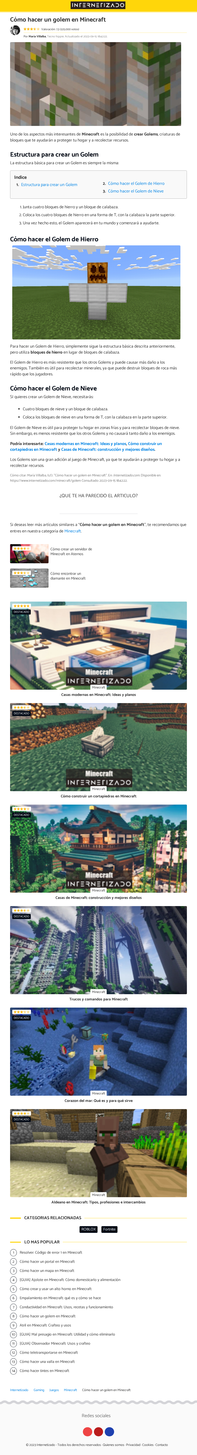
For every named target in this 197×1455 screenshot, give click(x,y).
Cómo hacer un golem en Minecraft (47, 1316)
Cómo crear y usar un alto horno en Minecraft (56, 1289)
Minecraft (70, 1390)
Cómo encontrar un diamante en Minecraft (68, 576)
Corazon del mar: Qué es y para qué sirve (99, 1101)
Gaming (39, 1390)
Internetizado (19, 1390)
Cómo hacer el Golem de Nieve (136, 191)
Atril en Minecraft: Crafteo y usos (45, 1325)
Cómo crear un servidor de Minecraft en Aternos (71, 551)
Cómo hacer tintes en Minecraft (44, 1371)
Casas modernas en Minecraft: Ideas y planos (85, 443)
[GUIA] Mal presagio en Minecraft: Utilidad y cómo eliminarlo (67, 1334)
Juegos (54, 1390)
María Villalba (37, 36)
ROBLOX (88, 1229)
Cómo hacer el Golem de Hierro (136, 183)
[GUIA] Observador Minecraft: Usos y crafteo (55, 1343)
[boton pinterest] (98, 1432)
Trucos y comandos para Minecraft (98, 999)
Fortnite (109, 1229)
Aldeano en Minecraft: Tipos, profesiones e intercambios (98, 1202)
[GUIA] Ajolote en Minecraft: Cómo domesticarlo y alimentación (70, 1280)
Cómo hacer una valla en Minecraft (47, 1362)
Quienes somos (113, 1445)
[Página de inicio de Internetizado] (98, 5)
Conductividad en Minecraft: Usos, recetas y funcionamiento (66, 1307)
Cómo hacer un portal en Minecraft (47, 1261)
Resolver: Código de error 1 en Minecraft (51, 1252)
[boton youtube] (87, 1432)
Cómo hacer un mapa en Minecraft (47, 1271)
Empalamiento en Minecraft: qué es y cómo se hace (60, 1298)
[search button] (190, 5)
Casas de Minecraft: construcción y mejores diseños (107, 449)
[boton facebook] (109, 1432)
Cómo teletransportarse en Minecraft (49, 1352)
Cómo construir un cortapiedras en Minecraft (98, 796)
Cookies (148, 1445)
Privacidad (133, 1445)
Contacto (161, 1445)
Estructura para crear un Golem (49, 185)
